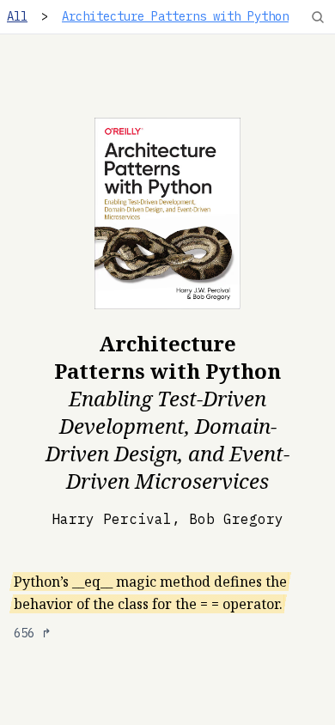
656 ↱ (33, 633)
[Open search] (318, 17)
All (17, 16)
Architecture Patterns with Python (175, 16)
